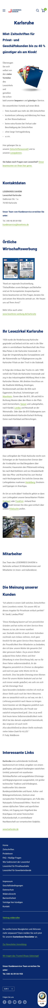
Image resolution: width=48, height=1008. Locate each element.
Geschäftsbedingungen (13, 885)
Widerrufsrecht (9, 894)
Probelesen (8, 853)
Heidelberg (30, 482)
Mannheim (7, 396)
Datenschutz (8, 890)
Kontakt (6, 906)
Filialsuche (14, 509)
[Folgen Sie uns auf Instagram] (9, 1002)
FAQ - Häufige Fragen (12, 858)
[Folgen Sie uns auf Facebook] (4, 1002)
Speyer (23, 404)
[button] (5, 505)
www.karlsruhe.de (10, 829)
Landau (17, 408)
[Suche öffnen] (37, 10)
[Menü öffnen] (4, 10)
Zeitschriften (8, 849)
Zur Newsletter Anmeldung (14, 944)
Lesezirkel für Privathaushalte (16, 866)
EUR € (6, 989)
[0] (43, 10)
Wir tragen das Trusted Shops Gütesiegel (21, 956)
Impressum (8, 881)
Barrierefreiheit (9, 898)
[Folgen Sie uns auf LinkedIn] (25, 1002)
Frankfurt (19, 501)
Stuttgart (6, 501)
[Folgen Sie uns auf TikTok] (20, 1002)
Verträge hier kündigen (13, 902)
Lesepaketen (16, 153)
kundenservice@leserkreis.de (16, 224)
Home (5, 845)
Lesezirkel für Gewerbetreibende (17, 870)
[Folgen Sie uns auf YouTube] (15, 1002)
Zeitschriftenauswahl (19, 149)
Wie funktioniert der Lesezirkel (16, 862)
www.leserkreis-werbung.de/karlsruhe (19, 314)
